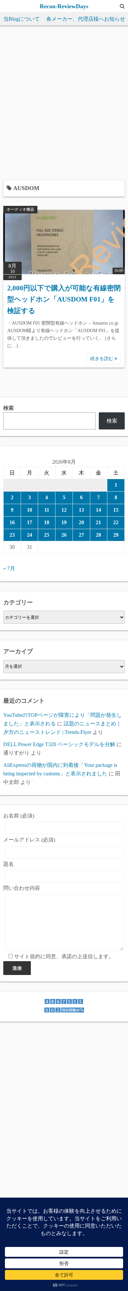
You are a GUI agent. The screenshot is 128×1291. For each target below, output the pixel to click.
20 (81, 522)
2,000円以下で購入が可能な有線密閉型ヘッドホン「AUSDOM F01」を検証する (64, 299)
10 (29, 510)
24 (29, 535)
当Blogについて (21, 19)
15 (115, 510)
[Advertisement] (64, 100)
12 (64, 510)
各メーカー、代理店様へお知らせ (85, 19)
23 (12, 535)
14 (98, 510)
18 (46, 522)
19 (64, 522)
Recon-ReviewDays (64, 6)
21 (98, 522)
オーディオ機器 (20, 209)
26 (64, 535)
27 (81, 535)
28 (98, 535)
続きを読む (102, 358)
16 (12, 522)
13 (81, 510)
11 (46, 510)
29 (115, 535)
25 (46, 535)
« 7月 (9, 568)
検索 (8, 408)
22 (115, 522)
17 (29, 522)
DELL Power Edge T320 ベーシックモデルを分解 (59, 744)
